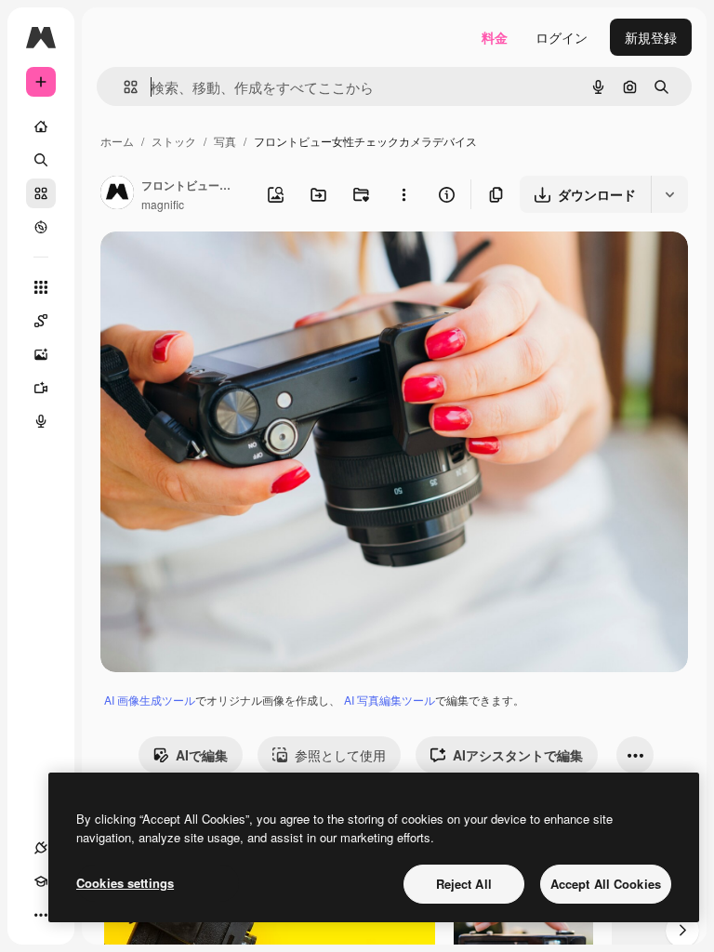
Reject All (464, 883)
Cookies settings (125, 883)
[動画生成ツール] (41, 388)
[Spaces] (41, 321)
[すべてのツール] (41, 287)
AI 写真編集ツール (389, 699)
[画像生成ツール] (41, 354)
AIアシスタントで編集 (518, 755)
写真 (225, 141)
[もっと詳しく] (41, 227)
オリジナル (228, 267)
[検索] (41, 160)
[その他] (41, 915)
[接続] (41, 848)
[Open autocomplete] (123, 87)
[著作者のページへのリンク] (117, 194)
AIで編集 (202, 755)
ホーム (117, 141)
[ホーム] (41, 126)
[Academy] (41, 881)
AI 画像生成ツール (149, 699)
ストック (174, 141)
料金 (495, 37)
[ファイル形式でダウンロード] (669, 194)
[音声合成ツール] (41, 421)
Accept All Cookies (605, 883)
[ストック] (41, 193)
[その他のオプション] (403, 194)
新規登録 (651, 37)
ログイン (562, 37)
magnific (162, 204)
